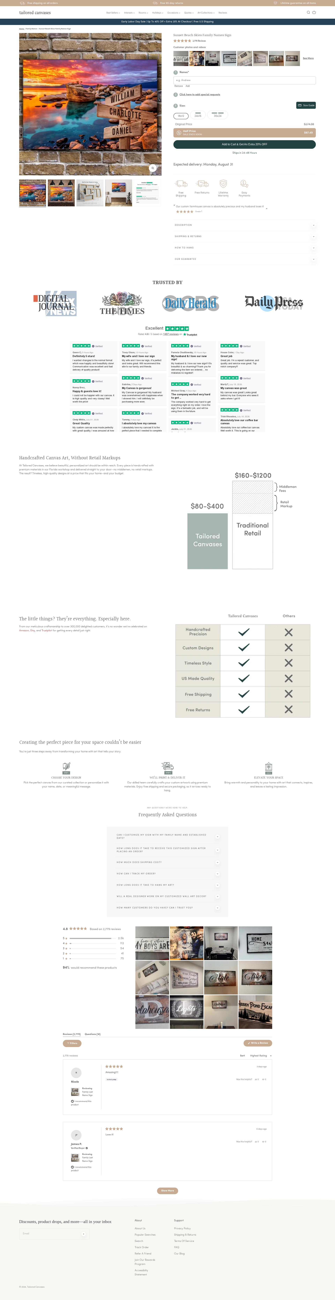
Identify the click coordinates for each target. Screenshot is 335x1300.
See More (308, 58)
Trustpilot (47, 630)
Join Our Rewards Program (145, 1262)
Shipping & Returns (185, 1235)
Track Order (142, 1247)
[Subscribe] (83, 1234)
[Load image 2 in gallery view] (61, 192)
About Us (140, 1228)
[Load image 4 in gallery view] (118, 192)
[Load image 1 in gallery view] (32, 192)
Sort (242, 1056)
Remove (178, 86)
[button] (308, 12)
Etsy (32, 630)
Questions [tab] (92, 1035)
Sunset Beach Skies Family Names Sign (202, 35)
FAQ (176, 1247)
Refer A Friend (143, 1254)
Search (139, 1241)
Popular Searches (145, 1235)
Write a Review (261, 1044)
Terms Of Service (184, 1241)
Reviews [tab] (72, 1035)
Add (188, 86)
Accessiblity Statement (141, 1272)
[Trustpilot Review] (147, 192)
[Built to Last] (89, 192)
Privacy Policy (182, 1228)
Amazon (24, 630)
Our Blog (179, 1254)
